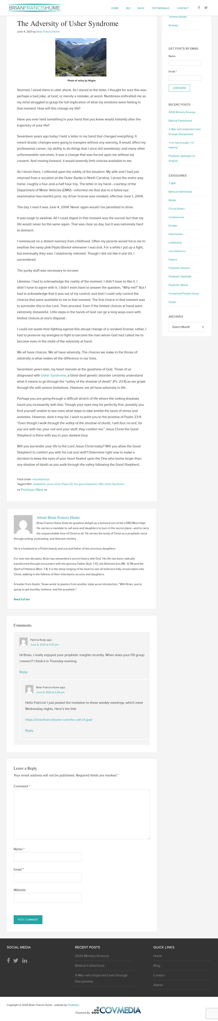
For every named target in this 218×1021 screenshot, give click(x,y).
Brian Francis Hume (37, 8)
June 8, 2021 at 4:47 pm (44, 644)
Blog (156, 966)
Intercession (176, 234)
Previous (28, 490)
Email (19, 870)
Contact (159, 975)
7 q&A (172, 183)
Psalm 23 (67, 484)
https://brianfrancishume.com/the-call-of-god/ (59, 720)
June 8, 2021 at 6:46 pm (50, 692)
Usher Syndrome (53, 375)
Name (19, 849)
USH (100, 484)
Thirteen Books (178, 17)
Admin (158, 985)
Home (157, 956)
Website (20, 890)
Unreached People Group (184, 293)
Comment (22, 786)
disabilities (39, 484)
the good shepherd (85, 484)
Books (172, 200)
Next (40, 490)
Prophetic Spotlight (180, 276)
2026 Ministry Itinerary (182, 112)
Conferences (176, 217)
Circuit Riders (177, 208)
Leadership (175, 242)
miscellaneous (40, 479)
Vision (172, 302)
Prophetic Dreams (179, 268)
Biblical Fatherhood (180, 120)
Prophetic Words (178, 285)
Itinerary (173, 25)
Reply (23, 672)
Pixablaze (73, 1005)
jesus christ (53, 484)
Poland (173, 259)
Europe (173, 225)
